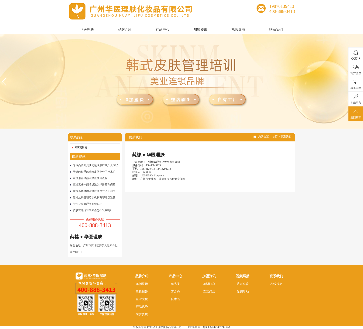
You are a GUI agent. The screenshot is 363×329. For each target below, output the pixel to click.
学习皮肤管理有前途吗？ (87, 204)
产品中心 (162, 29)
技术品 (175, 299)
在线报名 (81, 147)
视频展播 (238, 29)
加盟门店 (209, 284)
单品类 (175, 284)
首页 (275, 136)
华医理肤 (87, 29)
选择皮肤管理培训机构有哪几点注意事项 (96, 197)
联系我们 (276, 29)
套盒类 (175, 291)
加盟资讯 (200, 29)
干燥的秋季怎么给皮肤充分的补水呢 (94, 171)
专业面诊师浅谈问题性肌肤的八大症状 (95, 165)
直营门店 (209, 291)
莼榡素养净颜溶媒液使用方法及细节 (94, 191)
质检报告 (142, 291)
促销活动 (243, 291)
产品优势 (142, 306)
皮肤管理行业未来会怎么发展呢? (92, 210)
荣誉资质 (142, 314)
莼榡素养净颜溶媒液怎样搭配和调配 (94, 184)
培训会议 (243, 284)
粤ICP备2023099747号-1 (216, 327)
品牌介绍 (125, 29)
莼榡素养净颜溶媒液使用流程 (90, 178)
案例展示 (142, 284)
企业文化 (142, 299)
